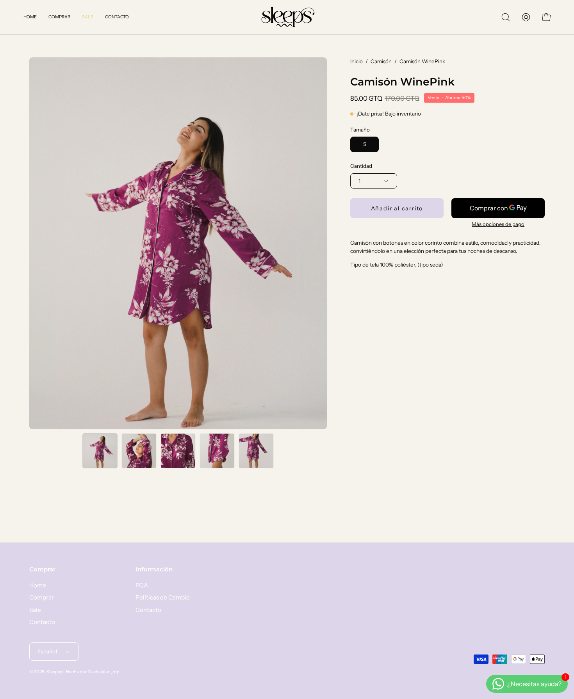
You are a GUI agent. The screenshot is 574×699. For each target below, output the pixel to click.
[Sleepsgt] (287, 17)
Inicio (356, 61)
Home (37, 585)
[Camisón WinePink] (100, 450)
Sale (35, 610)
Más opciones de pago (498, 224)
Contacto (42, 622)
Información (154, 569)
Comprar (42, 569)
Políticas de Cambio (162, 597)
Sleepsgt (55, 671)
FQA (141, 585)
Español (47, 651)
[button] (505, 17)
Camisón (381, 61)
